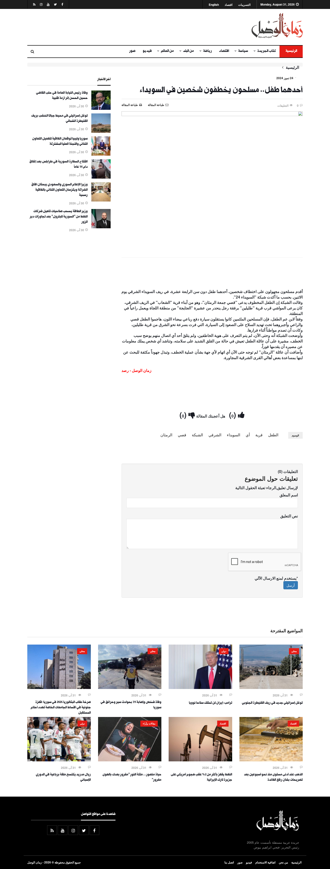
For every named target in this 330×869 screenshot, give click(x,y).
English (214, 5)
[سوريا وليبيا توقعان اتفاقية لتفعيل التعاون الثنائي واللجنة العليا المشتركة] (101, 154)
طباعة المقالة (130, 105)
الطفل (273, 435)
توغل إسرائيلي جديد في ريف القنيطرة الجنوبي (272, 703)
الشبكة (197, 435)
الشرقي (214, 435)
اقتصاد (228, 5)
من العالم (167, 51)
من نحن (283, 862)
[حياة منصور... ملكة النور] (130, 760)
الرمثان (166, 435)
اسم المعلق (289, 495)
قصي (182, 435)
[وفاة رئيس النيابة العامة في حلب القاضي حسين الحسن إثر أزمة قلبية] (101, 108)
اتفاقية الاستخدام (265, 862)
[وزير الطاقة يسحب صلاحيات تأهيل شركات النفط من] (101, 226)
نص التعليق (289, 516)
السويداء (233, 435)
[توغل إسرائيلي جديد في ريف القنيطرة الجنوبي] (271, 687)
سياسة (243, 51)
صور (132, 51)
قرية (259, 435)
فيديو (147, 51)
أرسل (291, 585)
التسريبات (244, 5)
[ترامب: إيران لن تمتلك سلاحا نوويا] (200, 687)
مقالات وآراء (149, 723)
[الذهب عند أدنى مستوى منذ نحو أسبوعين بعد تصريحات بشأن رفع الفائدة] (271, 760)
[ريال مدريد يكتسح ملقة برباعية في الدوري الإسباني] (59, 760)
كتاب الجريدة (266, 51)
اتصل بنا (229, 862)
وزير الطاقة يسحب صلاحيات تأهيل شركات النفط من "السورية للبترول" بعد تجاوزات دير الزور (59, 217)
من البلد (188, 51)
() (233, 414)
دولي (223, 651)
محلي (294, 651)
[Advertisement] (117, 27)
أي (248, 435)
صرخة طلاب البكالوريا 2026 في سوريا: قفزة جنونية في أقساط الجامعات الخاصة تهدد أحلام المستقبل (61, 708)
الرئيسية (291, 51)
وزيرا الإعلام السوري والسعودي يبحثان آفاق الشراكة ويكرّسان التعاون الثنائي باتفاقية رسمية (59, 190)
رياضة (207, 51)
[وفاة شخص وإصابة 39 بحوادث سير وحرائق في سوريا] (130, 687)
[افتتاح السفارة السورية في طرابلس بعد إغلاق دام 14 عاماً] (101, 177)
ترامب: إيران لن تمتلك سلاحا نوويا (210, 703)
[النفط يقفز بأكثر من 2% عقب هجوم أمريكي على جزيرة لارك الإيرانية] (200, 760)
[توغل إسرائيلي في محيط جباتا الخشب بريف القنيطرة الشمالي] (101, 131)
